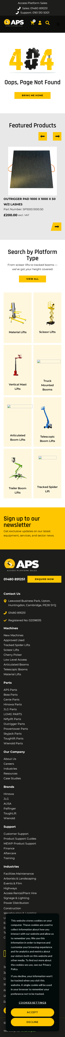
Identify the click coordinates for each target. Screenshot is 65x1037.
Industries (11, 866)
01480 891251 (14, 579)
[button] (58, 24)
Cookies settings (32, 1002)
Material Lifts (18, 332)
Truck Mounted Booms (47, 385)
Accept (32, 1012)
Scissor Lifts (47, 332)
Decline (32, 1021)
